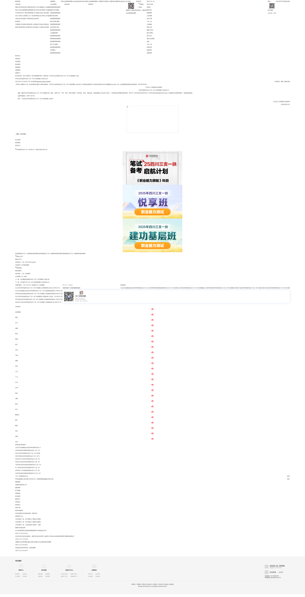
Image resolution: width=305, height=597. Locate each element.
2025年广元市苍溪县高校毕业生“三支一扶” (28, 470)
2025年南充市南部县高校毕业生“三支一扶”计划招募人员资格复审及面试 (35, 293)
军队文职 (149, 27)
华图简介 (95, 1)
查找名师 (67, 4)
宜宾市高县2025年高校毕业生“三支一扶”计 (28, 456)
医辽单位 (36, 10)
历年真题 (17, 479)
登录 (285, 1)
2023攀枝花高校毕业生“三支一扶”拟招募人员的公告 (34, 279)
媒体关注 (122, 1)
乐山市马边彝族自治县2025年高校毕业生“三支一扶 (134, 288)
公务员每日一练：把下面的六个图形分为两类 (28, 519)
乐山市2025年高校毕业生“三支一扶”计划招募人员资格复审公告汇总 (34, 288)
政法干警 (149, 18)
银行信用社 (150, 33)
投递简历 (133, 10)
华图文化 (106, 1)
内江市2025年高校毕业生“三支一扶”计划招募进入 (191, 288)
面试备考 (29, 24)
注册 (288, 1)
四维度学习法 (19, 516)
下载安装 (144, 10)
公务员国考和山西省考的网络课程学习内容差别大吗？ (32, 530)
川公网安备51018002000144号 (159, 586)
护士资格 (36, 13)
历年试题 (34, 27)
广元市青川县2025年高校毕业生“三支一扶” (28, 467)
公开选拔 (47, 15)
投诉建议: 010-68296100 (272, 576)
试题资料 (149, 53)
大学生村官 (18, 13)
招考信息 (149, 47)
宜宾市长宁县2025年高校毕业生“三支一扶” (28, 459)
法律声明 (160, 584)
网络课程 (57, 7)
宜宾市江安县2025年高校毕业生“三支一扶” (28, 461)
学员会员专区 (64, 574)
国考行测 (17, 27)
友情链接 (171, 584)
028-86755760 (280, 1)
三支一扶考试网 (31, 81)
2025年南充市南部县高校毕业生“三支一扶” (28, 450)
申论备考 (23, 24)
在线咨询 (24, 574)
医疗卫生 (36, 7)
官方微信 (24, 576)
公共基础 (34, 24)
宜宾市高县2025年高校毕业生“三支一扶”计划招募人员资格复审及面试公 (35, 299)
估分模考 (46, 27)
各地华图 (47, 576)
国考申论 (23, 27)
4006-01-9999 (277, 566)
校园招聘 (133, 13)
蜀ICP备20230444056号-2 (144, 586)
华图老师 (17, 70)
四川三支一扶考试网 (28, 84)
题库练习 (17, 499)
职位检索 (17, 496)
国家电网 (24, 10)
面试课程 (17, 64)
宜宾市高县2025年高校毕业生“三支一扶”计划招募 (220, 288)
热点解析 (98, 576)
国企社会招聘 (150, 38)
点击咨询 (280, 572)
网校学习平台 (64, 576)
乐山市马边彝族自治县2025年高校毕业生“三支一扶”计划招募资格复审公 (35, 290)
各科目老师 (85, 1)
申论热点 (40, 24)
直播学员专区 (73, 574)
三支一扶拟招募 (40, 285)
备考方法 (17, 55)
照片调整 (17, 490)
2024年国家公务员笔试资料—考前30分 (26, 513)
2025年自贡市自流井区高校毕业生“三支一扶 (28, 464)
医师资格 (36, 15)
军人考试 (24, 13)
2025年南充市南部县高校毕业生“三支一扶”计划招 (163, 288)
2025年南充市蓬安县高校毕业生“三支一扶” (29, 473)
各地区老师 (78, 1)
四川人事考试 (26, 75)
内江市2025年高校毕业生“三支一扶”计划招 (28, 453)
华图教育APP (73, 576)
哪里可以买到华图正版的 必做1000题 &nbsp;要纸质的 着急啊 (34, 542)
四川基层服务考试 (37, 75)
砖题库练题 (18, 484)
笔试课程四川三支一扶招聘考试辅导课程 (26, 253)
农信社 (41, 13)
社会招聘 (128, 13)
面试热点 (46, 24)
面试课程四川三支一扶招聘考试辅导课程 (50, 253)
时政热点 (17, 58)
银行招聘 (41, 10)
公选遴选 (47, 7)
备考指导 (23, 444)
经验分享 (29, 27)
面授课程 (52, 7)
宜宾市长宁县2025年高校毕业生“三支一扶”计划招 (248, 288)
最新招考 (17, 487)
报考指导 (149, 50)
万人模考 (40, 27)
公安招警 (24, 15)
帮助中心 (21, 570)
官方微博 (17, 576)
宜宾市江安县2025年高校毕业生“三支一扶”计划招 (276, 288)
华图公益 (144, 584)
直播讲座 (17, 493)
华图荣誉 (117, 1)
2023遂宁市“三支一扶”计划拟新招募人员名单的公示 (34, 282)
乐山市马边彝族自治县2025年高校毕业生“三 (28, 447)
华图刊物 (112, 1)
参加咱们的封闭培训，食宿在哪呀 (26, 547)
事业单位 (24, 7)
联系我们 (90, 4)
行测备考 (17, 24)
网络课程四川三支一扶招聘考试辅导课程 (73, 253)
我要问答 (17, 527)
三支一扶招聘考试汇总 (21, 476)
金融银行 (41, 7)
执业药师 (36, 18)
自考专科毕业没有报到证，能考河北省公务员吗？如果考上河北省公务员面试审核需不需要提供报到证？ (46, 536)
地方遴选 (46, 13)
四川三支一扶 (150, 1)
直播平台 (17, 73)
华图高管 (101, 1)
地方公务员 (18, 10)
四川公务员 (150, 4)
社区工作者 (18, 15)
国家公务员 (18, 7)
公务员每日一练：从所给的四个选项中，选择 (28, 524)
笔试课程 (17, 61)
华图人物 (72, 1)
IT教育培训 (30, 18)
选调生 (24, 18)
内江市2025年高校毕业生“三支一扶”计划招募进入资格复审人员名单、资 (35, 296)
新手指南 (44, 570)
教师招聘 (30, 10)
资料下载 (17, 507)
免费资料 (94, 570)
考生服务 (18, 561)
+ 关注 (274, 13)
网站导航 (40, 576)
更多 (148, 41)
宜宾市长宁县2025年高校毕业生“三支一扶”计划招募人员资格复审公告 (35, 302)
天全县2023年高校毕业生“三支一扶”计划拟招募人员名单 (37, 98)
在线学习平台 (69, 570)
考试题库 (90, 576)
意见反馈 (166, 584)
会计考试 (41, 15)
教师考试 (30, 7)
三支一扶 (30, 15)
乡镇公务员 (18, 18)
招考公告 (90, 574)
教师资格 (30, 13)
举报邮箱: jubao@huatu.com (273, 577)
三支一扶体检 (32, 285)
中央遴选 (47, 10)
